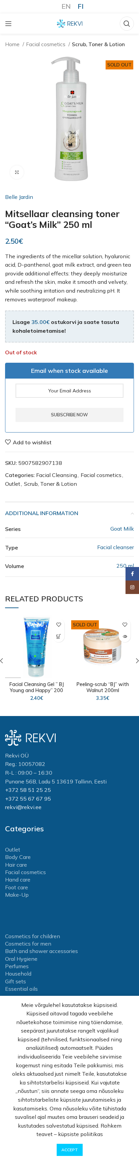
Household (18, 973)
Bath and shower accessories (41, 951)
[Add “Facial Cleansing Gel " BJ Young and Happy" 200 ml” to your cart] (58, 636)
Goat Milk (122, 528)
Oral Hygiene (21, 958)
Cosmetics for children (32, 936)
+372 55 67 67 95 (28, 798)
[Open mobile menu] (8, 23)
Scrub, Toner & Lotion (98, 44)
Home (13, 44)
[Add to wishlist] (58, 624)
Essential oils (21, 988)
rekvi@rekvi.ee (23, 807)
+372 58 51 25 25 (28, 789)
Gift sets (15, 981)
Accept (69, 1149)
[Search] (126, 23)
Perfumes (17, 966)
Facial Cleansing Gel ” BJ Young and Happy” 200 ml (36, 690)
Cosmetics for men (28, 943)
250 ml (125, 565)
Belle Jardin (19, 197)
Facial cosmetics (46, 44)
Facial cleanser (115, 547)
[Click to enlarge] (17, 172)
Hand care (17, 879)
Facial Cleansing (56, 475)
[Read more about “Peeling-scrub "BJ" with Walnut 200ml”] (125, 636)
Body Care (18, 857)
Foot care (16, 887)
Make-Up (17, 894)
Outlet (12, 483)
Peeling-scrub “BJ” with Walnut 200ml (103, 687)
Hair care (16, 864)
